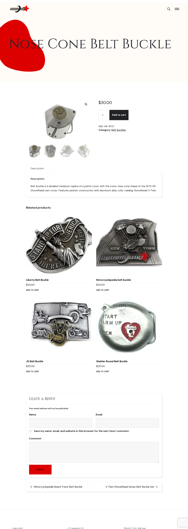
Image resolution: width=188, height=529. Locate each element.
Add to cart (119, 114)
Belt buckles (118, 130)
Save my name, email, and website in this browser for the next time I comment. (81, 431)
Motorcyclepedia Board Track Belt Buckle (58, 486)
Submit (40, 469)
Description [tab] (37, 168)
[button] (86, 104)
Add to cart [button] (32, 290)
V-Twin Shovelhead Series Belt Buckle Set (130, 486)
